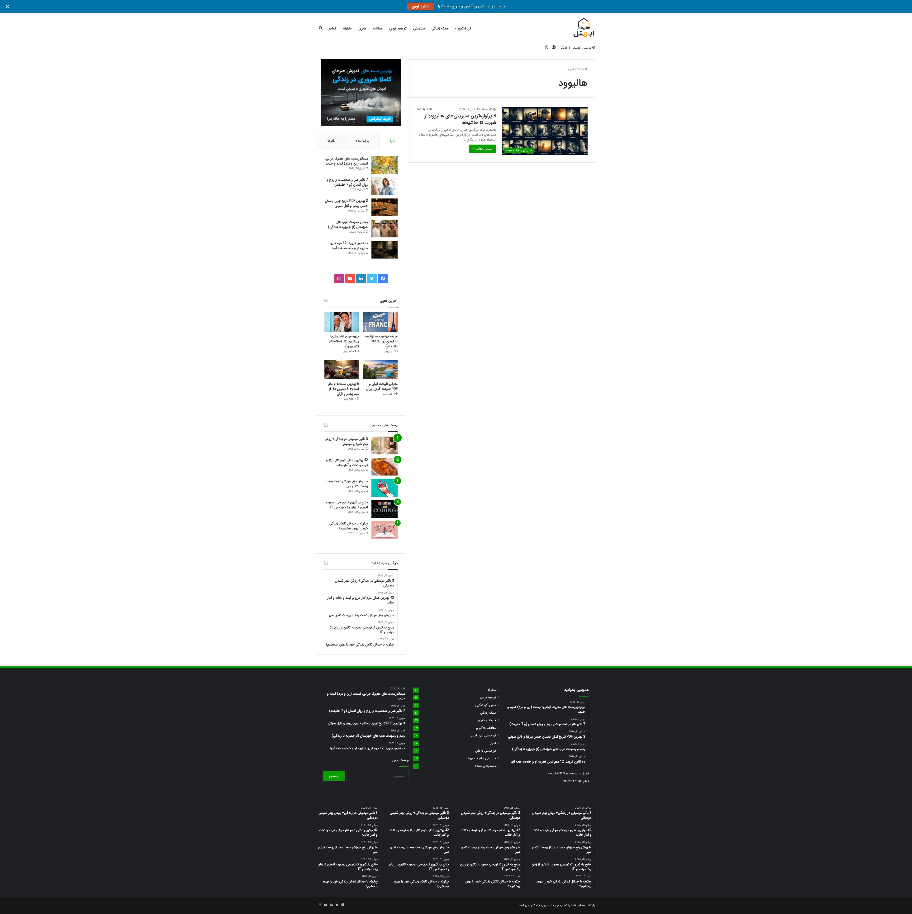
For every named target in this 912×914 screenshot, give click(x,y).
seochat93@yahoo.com (564, 773)
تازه (392, 141)
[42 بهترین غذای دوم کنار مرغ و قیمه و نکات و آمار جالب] (384, 467)
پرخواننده (362, 141)
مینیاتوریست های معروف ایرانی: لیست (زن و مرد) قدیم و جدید (346, 161)
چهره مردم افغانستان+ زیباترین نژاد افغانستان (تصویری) (344, 341)
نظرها (331, 141)
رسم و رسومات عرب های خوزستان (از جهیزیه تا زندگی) (348, 224)
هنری (362, 28)
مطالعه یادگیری (486, 728)
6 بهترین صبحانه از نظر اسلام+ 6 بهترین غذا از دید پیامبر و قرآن (343, 388)
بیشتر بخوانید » (483, 148)
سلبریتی (419, 28)
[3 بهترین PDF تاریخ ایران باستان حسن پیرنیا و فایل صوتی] (384, 207)
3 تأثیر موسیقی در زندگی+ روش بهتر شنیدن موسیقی (346, 441)
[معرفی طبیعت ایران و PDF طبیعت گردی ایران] (380, 369)
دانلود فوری (420, 6)
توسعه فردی (398, 28)
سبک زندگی (440, 28)
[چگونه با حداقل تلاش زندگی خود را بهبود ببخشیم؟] (384, 530)
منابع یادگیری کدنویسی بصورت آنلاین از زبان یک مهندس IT (347, 505)
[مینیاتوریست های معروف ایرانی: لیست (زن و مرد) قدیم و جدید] (384, 165)
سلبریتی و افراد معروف (481, 758)
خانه (582, 69)
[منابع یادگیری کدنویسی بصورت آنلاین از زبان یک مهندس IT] (384, 509)
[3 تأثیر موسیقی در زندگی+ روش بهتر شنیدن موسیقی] (384, 445)
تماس (332, 28)
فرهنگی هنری (487, 720)
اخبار (493, 743)
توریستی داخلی (485, 750)
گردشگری (464, 28)
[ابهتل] (584, 28)
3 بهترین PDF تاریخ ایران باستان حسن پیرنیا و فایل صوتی (346, 203)
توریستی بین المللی (483, 735)
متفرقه (347, 28)
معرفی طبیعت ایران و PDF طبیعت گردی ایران (382, 386)
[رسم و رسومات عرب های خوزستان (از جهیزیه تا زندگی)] (384, 228)
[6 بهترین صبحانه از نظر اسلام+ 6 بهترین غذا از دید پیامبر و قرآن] (341, 369)
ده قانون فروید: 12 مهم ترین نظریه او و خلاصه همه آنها (349, 245)
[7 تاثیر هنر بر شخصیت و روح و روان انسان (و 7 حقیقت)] (384, 186)
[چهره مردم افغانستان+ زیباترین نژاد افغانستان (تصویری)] (341, 322)
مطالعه (378, 28)
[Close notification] (7, 6)
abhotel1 (487, 109)
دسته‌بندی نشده (485, 765)
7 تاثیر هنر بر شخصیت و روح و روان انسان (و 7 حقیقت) (347, 182)
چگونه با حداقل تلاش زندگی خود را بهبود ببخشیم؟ (348, 526)
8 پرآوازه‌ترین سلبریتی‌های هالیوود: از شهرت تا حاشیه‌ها (460, 119)
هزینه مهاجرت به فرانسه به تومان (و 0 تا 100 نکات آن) (381, 341)
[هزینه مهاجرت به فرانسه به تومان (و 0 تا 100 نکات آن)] (380, 322)
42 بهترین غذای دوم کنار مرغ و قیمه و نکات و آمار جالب (347, 462)
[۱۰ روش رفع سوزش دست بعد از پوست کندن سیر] (384, 488)
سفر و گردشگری (485, 705)
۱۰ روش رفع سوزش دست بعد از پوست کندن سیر (346, 484)
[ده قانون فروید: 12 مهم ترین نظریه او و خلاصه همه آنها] (384, 250)
